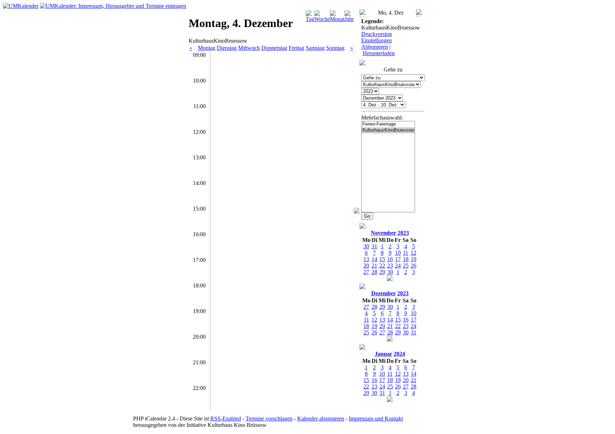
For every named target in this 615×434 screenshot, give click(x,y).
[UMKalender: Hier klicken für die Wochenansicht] (20, 6)
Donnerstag (274, 48)
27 (366, 272)
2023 (403, 233)
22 (382, 266)
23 (390, 266)
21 (374, 266)
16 (390, 259)
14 (374, 259)
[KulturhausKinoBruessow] (388, 130)
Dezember (383, 293)
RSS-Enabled (225, 419)
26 (413, 266)
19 (413, 259)
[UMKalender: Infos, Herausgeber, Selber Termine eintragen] (113, 6)
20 (366, 266)
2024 (399, 354)
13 (366, 259)
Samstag (315, 48)
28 (374, 272)
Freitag (296, 48)
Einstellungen (376, 40)
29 (382, 272)
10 (398, 253)
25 (406, 266)
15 (382, 259)
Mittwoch (249, 48)
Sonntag (335, 48)
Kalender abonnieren (320, 419)
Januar (383, 354)
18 (406, 259)
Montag (206, 48)
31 (413, 332)
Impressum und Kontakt (376, 419)
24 (398, 266)
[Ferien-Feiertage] (388, 124)
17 (398, 259)
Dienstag (227, 48)
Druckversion (376, 34)
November (383, 233)
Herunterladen (379, 53)
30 (390, 272)
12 (413, 253)
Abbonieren (374, 47)
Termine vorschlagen (269, 419)
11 (405, 253)
